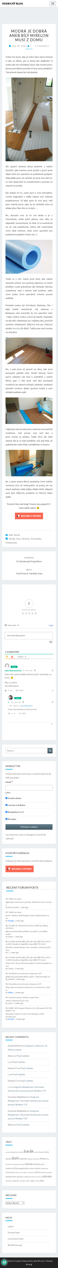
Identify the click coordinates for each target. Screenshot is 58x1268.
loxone (29, 1164)
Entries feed (13, 1232)
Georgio (11, 921)
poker (37, 1168)
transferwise (27, 1177)
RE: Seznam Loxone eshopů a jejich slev (22, 997)
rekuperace (30, 1172)
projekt (24, 1172)
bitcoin (41, 1152)
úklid (42, 1180)
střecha (38, 1172)
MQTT (43, 1164)
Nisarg (29, 1264)
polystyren (18, 1172)
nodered (9, 1168)
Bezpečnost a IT (15, 812)
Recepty (11, 819)
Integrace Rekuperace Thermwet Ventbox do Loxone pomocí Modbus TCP (28, 1101)
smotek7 (11, 1019)
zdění (28, 1181)
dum (18, 538)
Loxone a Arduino (16, 805)
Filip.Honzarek (13, 907)
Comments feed (15, 1238)
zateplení (15, 1181)
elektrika (23, 1158)
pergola (21, 1168)
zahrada (47, 1176)
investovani (16, 1164)
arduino (20, 1152)
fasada (30, 1159)
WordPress (39, 1261)
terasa (8, 1176)
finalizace (36, 1159)
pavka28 (11, 979)
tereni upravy (17, 1176)
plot (26, 1168)
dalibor (10, 992)
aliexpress (14, 1152)
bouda (46, 1152)
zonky (37, 1181)
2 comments (42, 46)
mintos (36, 1164)
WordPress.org (15, 1245)
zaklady (8, 1181)
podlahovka (11, 542)
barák (12, 538)
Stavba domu (14, 798)
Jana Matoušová (26, 706)
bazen (36, 1152)
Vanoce (39, 1177)
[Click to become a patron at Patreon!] (29, 515)
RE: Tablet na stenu (13, 899)
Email (9, 782)
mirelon (26, 538)
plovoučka (36, 538)
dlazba (8, 1159)
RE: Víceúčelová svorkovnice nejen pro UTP (24, 973)
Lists (7, 792)
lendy (22, 1164)
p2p (15, 1168)
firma (42, 1158)
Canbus (11, 968)
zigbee (32, 1181)
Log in (11, 1226)
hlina (47, 1159)
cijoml (10, 1003)
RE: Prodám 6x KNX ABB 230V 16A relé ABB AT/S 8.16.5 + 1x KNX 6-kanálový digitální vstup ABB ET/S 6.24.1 (28, 942)
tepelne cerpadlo (46, 1172)
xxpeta (10, 936)
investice (8, 1164)
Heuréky (16, 328)
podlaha (31, 1168)
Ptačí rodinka (22, 1055)
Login (50, 625)
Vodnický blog (12, 3)
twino (34, 1177)
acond (7, 1152)
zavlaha (22, 1181)
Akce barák (14, 534)
